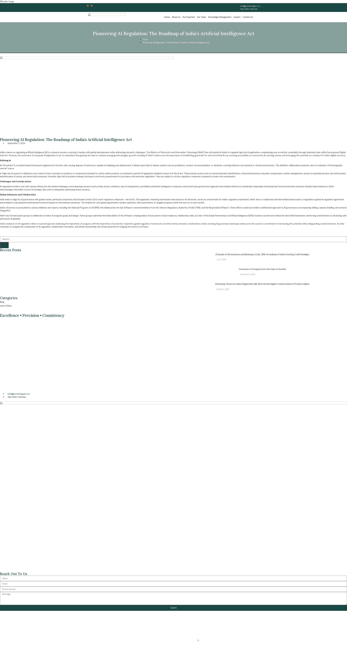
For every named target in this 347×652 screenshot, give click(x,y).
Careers (237, 17)
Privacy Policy (6, 645)
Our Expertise (189, 17)
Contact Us (248, 17)
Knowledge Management (219, 17)
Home (167, 17)
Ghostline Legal (207, 640)
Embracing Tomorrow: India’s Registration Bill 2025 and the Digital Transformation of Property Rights (262, 284)
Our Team (201, 17)
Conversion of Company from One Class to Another (262, 269)
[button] (1, 146)
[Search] (4, 245)
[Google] (92, 6)
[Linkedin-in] (88, 6)
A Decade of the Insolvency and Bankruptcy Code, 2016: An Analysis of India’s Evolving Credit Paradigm (262, 254)
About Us (176, 17)
